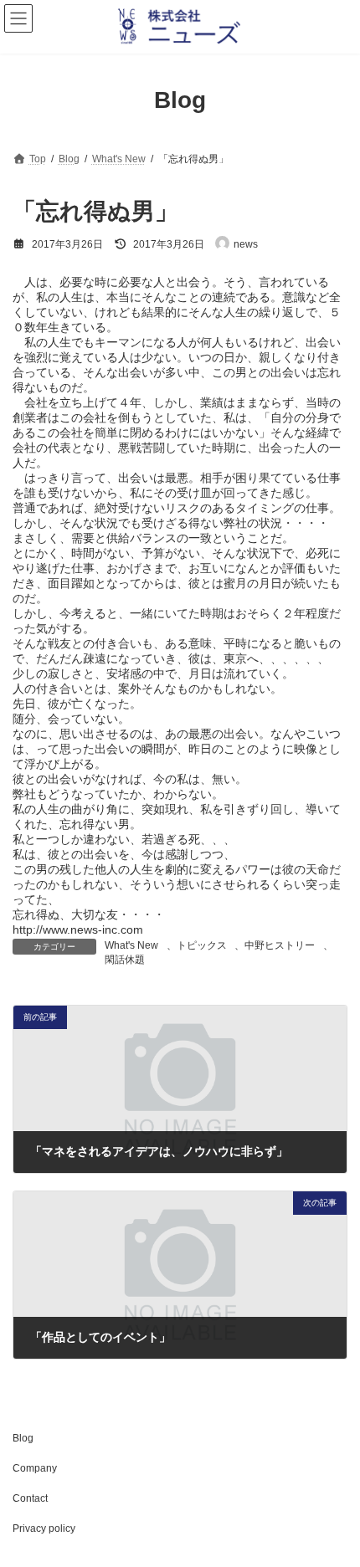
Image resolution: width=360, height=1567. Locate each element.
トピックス (202, 945)
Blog (23, 1438)
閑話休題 (125, 959)
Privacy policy (44, 1528)
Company (35, 1468)
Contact (30, 1498)
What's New (131, 945)
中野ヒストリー (279, 945)
